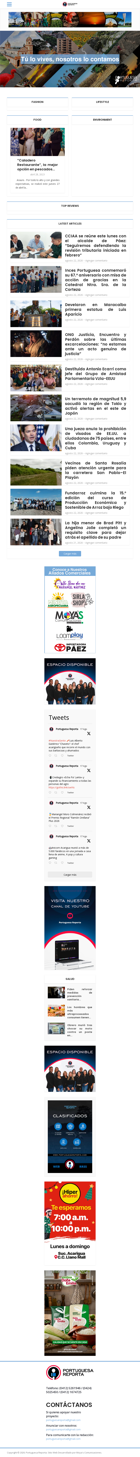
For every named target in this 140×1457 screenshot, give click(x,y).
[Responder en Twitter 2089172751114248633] (51, 826)
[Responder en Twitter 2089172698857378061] (51, 863)
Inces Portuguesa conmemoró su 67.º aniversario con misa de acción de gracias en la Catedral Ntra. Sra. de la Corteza (95, 280)
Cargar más (70, 553)
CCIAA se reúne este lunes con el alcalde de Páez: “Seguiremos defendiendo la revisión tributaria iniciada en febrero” (95, 245)
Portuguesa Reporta (67, 729)
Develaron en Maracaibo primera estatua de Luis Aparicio (95, 309)
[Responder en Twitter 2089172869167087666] (51, 756)
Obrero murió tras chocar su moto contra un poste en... (79, 1030)
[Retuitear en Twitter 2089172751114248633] (57, 826)
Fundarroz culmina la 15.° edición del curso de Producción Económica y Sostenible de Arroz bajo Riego (95, 500)
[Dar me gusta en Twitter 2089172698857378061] (63, 863)
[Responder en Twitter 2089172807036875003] (51, 793)
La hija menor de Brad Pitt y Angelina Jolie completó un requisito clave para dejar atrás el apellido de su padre (95, 530)
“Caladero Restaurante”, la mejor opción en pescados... (37, 165)
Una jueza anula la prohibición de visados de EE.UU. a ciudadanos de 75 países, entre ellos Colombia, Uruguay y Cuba (95, 438)
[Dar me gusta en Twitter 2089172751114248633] (63, 826)
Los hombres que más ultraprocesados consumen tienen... (79, 1012)
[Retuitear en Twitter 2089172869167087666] (57, 756)
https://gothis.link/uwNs (62, 787)
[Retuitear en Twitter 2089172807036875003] (57, 793)
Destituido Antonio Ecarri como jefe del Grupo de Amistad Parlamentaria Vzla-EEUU (95, 373)
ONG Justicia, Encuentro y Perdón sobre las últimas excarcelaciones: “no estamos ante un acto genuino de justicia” (95, 344)
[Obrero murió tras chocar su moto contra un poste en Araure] (57, 1028)
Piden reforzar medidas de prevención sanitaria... (79, 994)
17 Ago (83, 729)
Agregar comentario (96, 260)
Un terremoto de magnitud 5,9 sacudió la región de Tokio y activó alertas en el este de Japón (95, 406)
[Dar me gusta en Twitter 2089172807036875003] (63, 793)
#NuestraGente (57, 740)
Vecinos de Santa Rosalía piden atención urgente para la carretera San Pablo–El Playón (95, 470)
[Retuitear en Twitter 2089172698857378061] (57, 863)
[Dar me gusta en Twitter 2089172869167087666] (63, 756)
